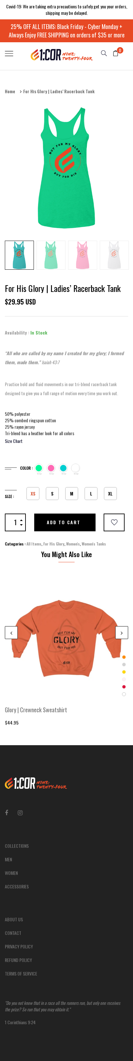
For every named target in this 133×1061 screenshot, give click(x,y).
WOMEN (11, 872)
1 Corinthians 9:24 (62, 1012)
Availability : (17, 332)
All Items (33, 543)
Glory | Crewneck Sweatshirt (36, 710)
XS (33, 493)
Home (10, 91)
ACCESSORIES (17, 886)
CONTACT (13, 932)
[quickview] (76, 692)
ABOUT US (14, 919)
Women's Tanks (94, 543)
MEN (8, 859)
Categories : (15, 543)
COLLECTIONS (17, 845)
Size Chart (14, 440)
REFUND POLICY (18, 959)
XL (110, 493)
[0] (113, 53)
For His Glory (53, 543)
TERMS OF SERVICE (21, 973)
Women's (73, 543)
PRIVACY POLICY (19, 946)
